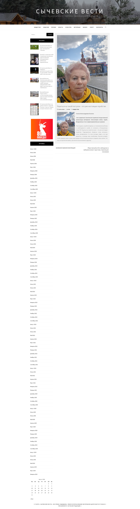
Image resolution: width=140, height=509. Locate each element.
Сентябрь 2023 (34, 277)
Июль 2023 (33, 284)
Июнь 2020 (33, 416)
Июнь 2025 (33, 200)
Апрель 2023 (33, 295)
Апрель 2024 (33, 251)
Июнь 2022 (33, 331)
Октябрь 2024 (33, 229)
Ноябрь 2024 (33, 225)
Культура (68, 27)
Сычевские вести (70, 11)
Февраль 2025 (33, 214)
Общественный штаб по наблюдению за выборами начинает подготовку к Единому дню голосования (96, 150)
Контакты (99, 27)
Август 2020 (33, 408)
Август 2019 (33, 452)
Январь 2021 (33, 390)
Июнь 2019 (33, 459)
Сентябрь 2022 (34, 320)
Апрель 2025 (33, 207)
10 (32, 488)
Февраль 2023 (33, 302)
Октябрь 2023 (33, 273)
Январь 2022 (33, 350)
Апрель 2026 (33, 163)
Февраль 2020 (33, 430)
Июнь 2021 (33, 372)
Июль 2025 (33, 196)
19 (38, 490)
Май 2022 (32, 335)
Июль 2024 (33, 240)
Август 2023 (33, 280)
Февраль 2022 (33, 346)
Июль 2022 (33, 328)
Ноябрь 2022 (33, 313)
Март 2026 (33, 167)
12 (38, 488)
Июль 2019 (33, 456)
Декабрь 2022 (33, 309)
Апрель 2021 (33, 379)
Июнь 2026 (33, 156)
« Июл (31, 499)
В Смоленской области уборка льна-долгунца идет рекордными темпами (46, 48)
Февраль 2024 (33, 258)
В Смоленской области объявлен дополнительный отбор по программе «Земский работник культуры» (46, 71)
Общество (37, 27)
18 (35, 490)
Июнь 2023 (33, 288)
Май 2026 (32, 160)
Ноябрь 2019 (33, 441)
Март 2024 (33, 255)
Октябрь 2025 (33, 185)
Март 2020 (33, 426)
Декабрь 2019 (33, 437)
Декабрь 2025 (33, 178)
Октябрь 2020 (33, 401)
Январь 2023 (33, 306)
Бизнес (85, 27)
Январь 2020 (33, 434)
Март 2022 (33, 342)
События (46, 27)
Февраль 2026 (33, 171)
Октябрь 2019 (33, 445)
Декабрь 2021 (33, 353)
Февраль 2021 (33, 386)
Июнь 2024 (33, 244)
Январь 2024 (33, 262)
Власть (60, 27)
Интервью (77, 27)
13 (41, 488)
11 (35, 488)
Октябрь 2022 (33, 317)
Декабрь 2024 (33, 222)
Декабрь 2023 (33, 266)
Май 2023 (32, 291)
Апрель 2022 (33, 339)
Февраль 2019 (33, 474)
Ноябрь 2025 (33, 182)
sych (68, 109)
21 (45, 490)
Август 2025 (33, 193)
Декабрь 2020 (33, 394)
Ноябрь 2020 (33, 397)
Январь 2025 (33, 218)
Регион (53, 27)
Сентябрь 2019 (34, 448)
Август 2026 (33, 149)
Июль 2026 (33, 152)
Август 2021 (33, 368)
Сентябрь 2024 (34, 233)
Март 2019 (33, 470)
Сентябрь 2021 (34, 364)
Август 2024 (33, 236)
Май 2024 (32, 247)
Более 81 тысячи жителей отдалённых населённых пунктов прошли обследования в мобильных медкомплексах (46, 58)
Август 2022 (33, 324)
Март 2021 (33, 383)
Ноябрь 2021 (33, 357)
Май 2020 (32, 419)
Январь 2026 (33, 174)
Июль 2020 (33, 412)
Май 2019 (32, 463)
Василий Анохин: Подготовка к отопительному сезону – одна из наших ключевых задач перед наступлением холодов (46, 95)
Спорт (92, 27)
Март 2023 (33, 298)
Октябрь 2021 (33, 361)
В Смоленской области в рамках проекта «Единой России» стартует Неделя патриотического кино (46, 106)
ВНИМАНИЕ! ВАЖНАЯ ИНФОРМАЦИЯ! (65, 148)
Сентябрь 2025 (34, 189)
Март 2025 (33, 211)
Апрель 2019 (33, 467)
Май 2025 (32, 203)
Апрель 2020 (33, 423)
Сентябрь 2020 (34, 405)
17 (32, 490)
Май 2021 (32, 375)
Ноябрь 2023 (33, 269)
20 (41, 490)
